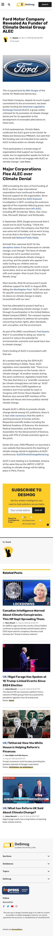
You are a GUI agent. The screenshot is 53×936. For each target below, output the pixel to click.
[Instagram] (16, 906)
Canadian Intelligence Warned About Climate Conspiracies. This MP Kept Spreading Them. (24, 615)
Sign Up (38, 510)
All (25, 517)
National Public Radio (27, 237)
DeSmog (29, 4)
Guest (15, 38)
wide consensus (18, 415)
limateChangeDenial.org (33, 454)
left (36, 208)
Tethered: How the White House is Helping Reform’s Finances (23, 747)
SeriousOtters (17, 929)
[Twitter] (8, 906)
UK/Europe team (29, 524)
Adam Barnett (11, 689)
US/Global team (28, 520)
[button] (26, 856)
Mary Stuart (10, 623)
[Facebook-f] (4, 906)
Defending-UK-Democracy (21, 767)
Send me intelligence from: (13, 520)
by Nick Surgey (30, 90)
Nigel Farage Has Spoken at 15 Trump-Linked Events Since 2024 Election (24, 681)
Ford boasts (43, 331)
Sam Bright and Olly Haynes (16, 755)
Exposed (34, 199)
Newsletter (8, 902)
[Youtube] (12, 906)
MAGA (11, 700)
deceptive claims (11, 247)
